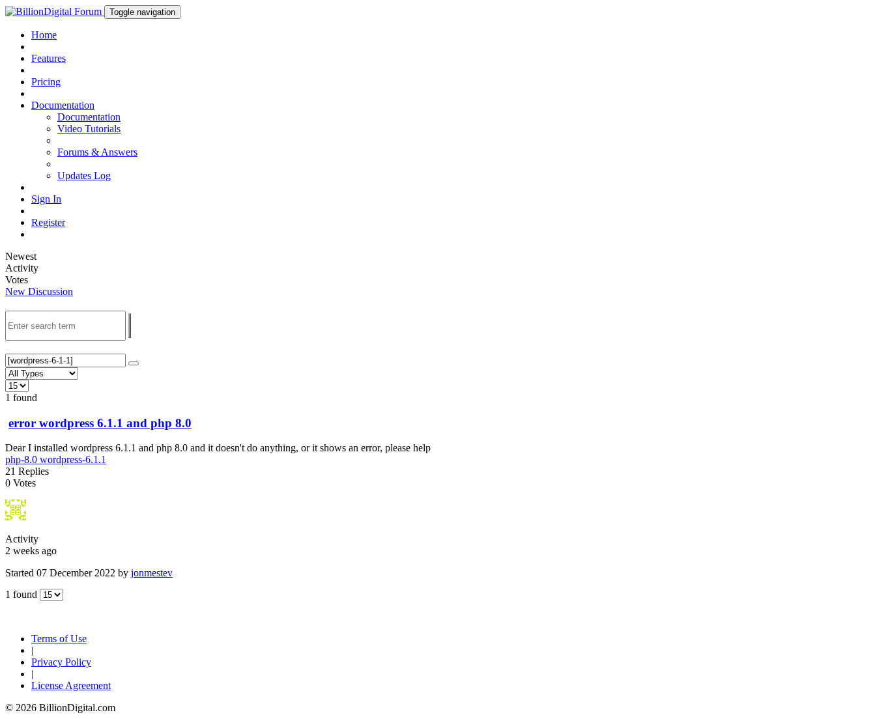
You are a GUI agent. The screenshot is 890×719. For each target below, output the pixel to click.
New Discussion (39, 291)
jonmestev (152, 572)
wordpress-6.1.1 (73, 459)
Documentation (89, 116)
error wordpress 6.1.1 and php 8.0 (100, 423)
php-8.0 (22, 459)
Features (48, 58)
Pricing (46, 81)
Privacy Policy (61, 662)
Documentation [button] (62, 105)
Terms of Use (59, 638)
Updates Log (84, 175)
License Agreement (71, 685)
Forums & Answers (97, 152)
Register (48, 222)
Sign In (46, 198)
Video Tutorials (89, 128)
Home (44, 34)
